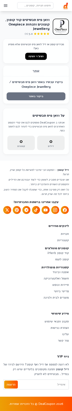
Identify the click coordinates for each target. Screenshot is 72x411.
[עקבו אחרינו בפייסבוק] (65, 210)
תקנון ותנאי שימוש (57, 321)
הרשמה (11, 384)
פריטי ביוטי (61, 291)
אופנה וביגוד (61, 272)
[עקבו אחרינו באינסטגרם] (55, 210)
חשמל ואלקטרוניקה (56, 278)
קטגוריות (63, 240)
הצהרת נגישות (60, 328)
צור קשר (63, 340)
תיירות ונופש (60, 285)
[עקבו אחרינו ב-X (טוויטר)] (7, 210)
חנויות (65, 234)
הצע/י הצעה (36, 56)
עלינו (65, 334)
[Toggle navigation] (5, 5)
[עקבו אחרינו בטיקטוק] (36, 210)
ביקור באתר (36, 96)
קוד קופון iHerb (58, 253)
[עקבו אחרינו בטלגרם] (26, 210)
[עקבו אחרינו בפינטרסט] (17, 210)
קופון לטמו (62, 259)
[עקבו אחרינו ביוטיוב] (46, 210)
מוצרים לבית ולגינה (56, 297)
